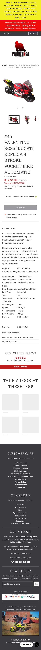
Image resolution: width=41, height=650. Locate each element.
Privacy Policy (20, 482)
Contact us (20, 521)
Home (4, 65)
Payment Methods (20, 465)
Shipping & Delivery (20, 468)
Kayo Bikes (20, 504)
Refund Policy (20, 479)
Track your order (20, 463)
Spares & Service (19, 513)
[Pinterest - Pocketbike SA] (24, 562)
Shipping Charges (10, 342)
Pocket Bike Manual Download (17, 337)
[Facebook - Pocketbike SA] (16, 562)
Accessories (19, 515)
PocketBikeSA (10, 176)
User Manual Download (20, 474)
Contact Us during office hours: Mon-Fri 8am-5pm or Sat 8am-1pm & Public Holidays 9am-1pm (21, 539)
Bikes (20, 510)
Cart (34, 33)
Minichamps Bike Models (20, 524)
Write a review (20, 367)
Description (8, 228)
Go (36, 584)
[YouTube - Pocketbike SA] (28, 562)
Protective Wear (19, 518)
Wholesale (21, 487)
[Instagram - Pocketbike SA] (20, 562)
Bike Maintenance (10, 332)
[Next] (23, 108)
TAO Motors (20, 507)
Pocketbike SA (24, 640)
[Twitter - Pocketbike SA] (12, 562)
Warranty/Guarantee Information (20, 476)
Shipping (18, 186)
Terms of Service (20, 485)
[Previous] (18, 108)
